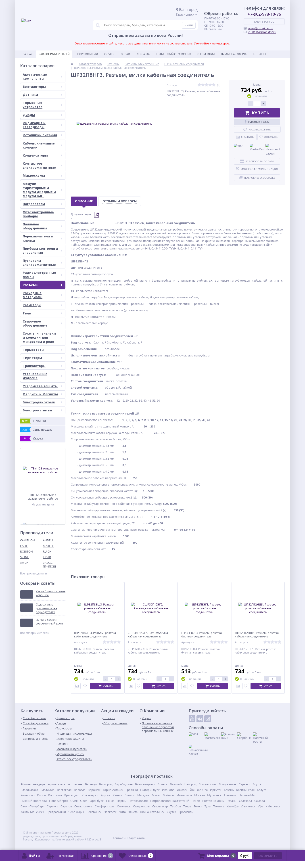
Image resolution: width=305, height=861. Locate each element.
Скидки (109, 54)
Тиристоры (32, 358)
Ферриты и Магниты (40, 394)
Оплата (125, 54)
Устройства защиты (40, 386)
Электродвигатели (39, 402)
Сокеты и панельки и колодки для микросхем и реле (39, 337)
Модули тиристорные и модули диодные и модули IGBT (39, 190)
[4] (210, 85)
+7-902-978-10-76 (264, 14)
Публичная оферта (234, 54)
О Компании (206, 54)
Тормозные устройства (32, 105)
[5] (213, 85)
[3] (206, 85)
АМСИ (24, 563)
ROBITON (26, 551)
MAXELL (48, 546)
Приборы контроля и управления (40, 250)
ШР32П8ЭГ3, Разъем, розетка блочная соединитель (201, 635)
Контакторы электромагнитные (39, 165)
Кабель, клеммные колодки (39, 145)
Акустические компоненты (35, 76)
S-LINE (24, 557)
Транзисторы (34, 366)
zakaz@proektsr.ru (260, 28)
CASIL (24, 546)
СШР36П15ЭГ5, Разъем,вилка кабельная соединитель (148, 635)
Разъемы (30, 285)
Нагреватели (34, 204)
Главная (26, 54)
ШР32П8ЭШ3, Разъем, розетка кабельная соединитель (95, 635)
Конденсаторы (35, 155)
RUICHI (47, 551)
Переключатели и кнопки (38, 238)
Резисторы (32, 305)
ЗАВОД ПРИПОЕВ (49, 564)
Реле (27, 313)
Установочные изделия (35, 376)
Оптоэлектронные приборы (38, 214)
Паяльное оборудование (35, 226)
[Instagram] (207, 718)
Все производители (33, 573)
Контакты (259, 54)
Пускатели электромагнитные (39, 262)
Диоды (29, 115)
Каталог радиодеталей (54, 54)
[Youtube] (192, 718)
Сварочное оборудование (35, 323)
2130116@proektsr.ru (262, 32)
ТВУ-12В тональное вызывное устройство (43, 496)
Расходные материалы (32, 295)
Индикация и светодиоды (34, 125)
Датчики (30, 94)
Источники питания (40, 135)
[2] (203, 85)
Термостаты (33, 350)
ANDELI (48, 540)
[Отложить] (85, 686)
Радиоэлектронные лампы (39, 274)
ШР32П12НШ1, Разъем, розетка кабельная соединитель (257, 635)
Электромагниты (37, 410)
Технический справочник (173, 54)
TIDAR (47, 557)
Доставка (143, 54)
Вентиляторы (34, 86)
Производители (87, 54)
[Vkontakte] (199, 718)
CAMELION (27, 540)
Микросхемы (34, 175)
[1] (199, 85)
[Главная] (72, 64)
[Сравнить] (77, 686)
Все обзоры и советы (34, 633)
